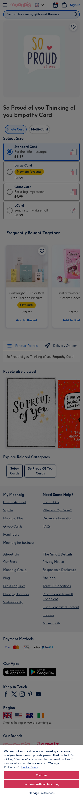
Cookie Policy (29, 767)
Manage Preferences (41, 793)
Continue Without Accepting (41, 784)
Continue (41, 775)
